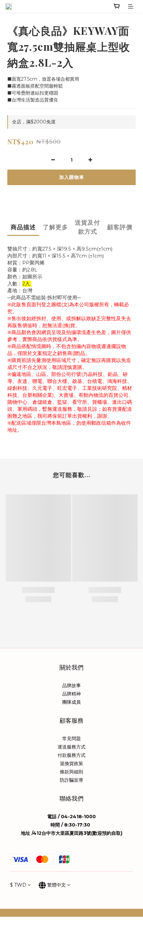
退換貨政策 (71, 763)
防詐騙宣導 (71, 780)
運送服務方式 (71, 747)
